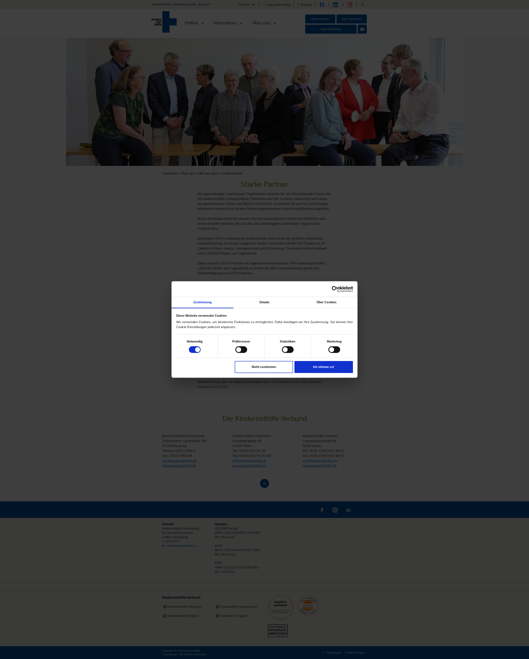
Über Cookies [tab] (326, 302)
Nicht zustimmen (264, 367)
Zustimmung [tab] (202, 302)
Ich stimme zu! (323, 367)
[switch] (241, 349)
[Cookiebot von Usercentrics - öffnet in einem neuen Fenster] (335, 289)
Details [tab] (265, 302)
